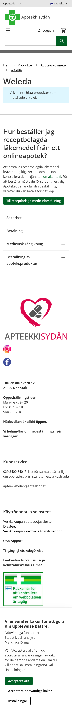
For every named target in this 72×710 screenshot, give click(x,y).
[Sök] (61, 41)
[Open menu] (8, 30)
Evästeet (9, 526)
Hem (6, 65)
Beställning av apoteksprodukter (21, 260)
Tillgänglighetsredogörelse (23, 550)
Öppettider (9, 3)
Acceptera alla (18, 681)
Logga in (49, 30)
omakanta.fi (52, 176)
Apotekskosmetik (53, 65)
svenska (59, 3)
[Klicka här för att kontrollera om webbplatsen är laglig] (36, 589)
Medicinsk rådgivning (24, 243)
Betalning (14, 230)
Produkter (25, 65)
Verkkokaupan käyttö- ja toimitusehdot (32, 531)
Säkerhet (14, 217)
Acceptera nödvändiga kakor (30, 691)
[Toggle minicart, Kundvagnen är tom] (63, 30)
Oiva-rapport (13, 541)
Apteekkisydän (35, 17)
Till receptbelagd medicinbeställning (33, 201)
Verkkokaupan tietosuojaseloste (27, 521)
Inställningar (17, 701)
